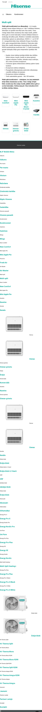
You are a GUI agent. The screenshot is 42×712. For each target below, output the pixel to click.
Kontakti (2, 703)
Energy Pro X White (5, 586)
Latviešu (10, 2)
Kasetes (36, 101)
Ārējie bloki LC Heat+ (5, 467)
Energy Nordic (4, 554)
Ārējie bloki (26, 130)
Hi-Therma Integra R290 (6, 671)
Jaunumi (2, 687)
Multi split (2, 274)
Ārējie (1, 371)
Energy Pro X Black (5, 578)
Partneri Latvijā (4, 695)
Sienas (5, 129)
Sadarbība (3, 203)
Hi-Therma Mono (4, 647)
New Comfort (5, 102)
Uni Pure (2, 530)
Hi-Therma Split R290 (6, 663)
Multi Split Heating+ (5, 562)
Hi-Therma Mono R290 (6, 655)
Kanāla (36, 115)
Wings (1, 235)
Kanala (2, 306)
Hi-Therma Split (4, 639)
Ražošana (2, 179)
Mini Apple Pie (15, 103)
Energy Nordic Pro (5, 522)
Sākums (8, 14)
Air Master (2, 266)
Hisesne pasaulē (4, 211)
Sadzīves (2, 227)
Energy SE (3, 546)
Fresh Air (2, 258)
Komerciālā (3, 378)
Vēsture (2, 171)
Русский (4, 2)
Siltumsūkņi (3, 507)
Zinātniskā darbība (5, 187)
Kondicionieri (18, 14)
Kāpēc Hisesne (4, 195)
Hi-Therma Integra (5, 679)
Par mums (2, 163)
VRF (1, 475)
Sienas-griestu (16, 130)
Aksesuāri (2, 499)
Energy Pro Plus (4, 538)
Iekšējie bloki (3, 483)
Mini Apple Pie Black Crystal (26, 105)
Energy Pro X (3, 514)
